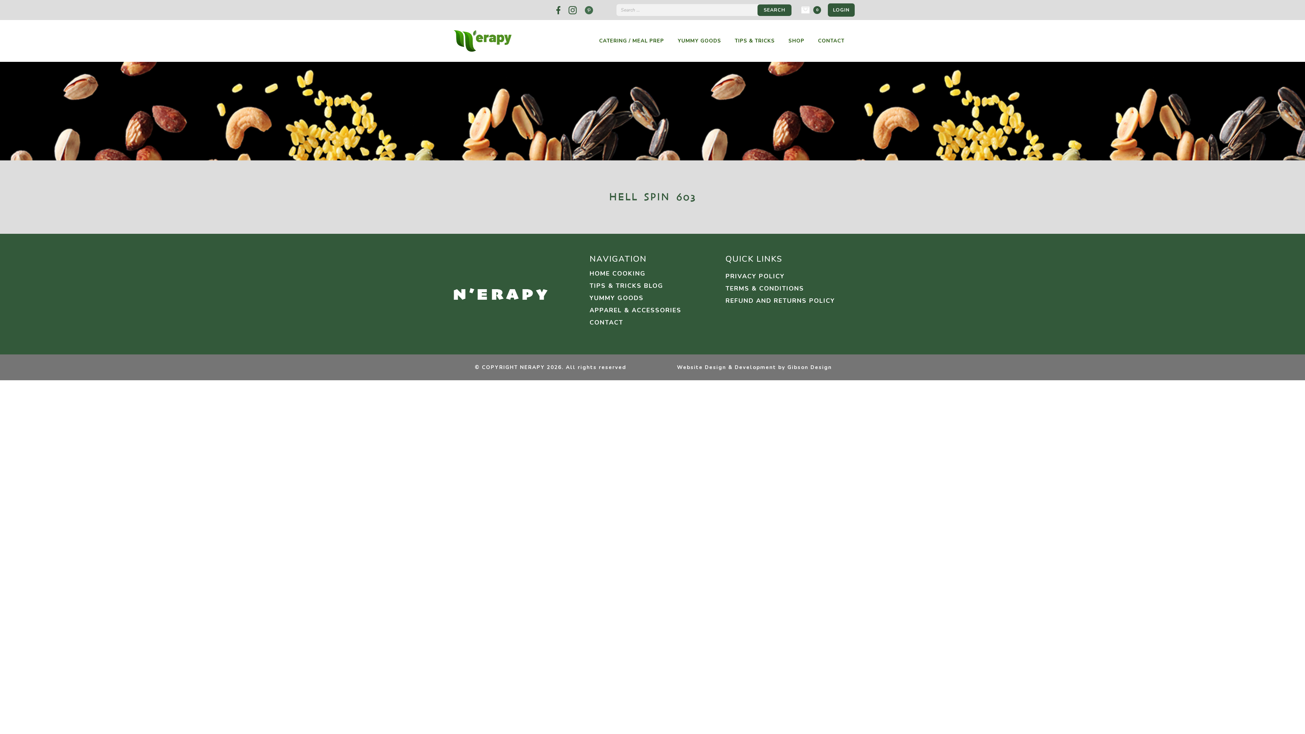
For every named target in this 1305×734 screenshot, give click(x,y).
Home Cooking (618, 273)
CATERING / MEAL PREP (631, 40)
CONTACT (606, 322)
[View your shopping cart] (805, 10)
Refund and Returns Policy (780, 301)
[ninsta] (573, 10)
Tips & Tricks (755, 40)
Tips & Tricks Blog (626, 286)
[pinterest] (589, 10)
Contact (831, 40)
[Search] (774, 10)
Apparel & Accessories (635, 310)
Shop (796, 40)
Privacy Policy (755, 276)
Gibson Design (809, 367)
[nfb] (558, 10)
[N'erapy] (482, 40)
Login (841, 10)
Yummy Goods (699, 40)
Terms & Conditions (765, 288)
